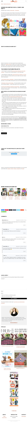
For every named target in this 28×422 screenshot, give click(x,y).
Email (2, 293)
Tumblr (23, 168)
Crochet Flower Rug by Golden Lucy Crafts (19, 74)
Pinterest (14, 168)
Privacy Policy (4, 417)
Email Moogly (24, 416)
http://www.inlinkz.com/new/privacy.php (15, 96)
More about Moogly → (14, 322)
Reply (25, 225)
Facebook (8, 168)
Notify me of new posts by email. (7, 296)
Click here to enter (14, 153)
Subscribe (4, 133)
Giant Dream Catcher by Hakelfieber (8, 79)
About (4, 416)
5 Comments (17, 10)
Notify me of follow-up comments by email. (9, 295)
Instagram (18, 168)
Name (2, 291)
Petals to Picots (8, 64)
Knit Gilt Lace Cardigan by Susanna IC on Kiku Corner (10, 86)
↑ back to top (14, 410)
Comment (3, 278)
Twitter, (12, 168)
